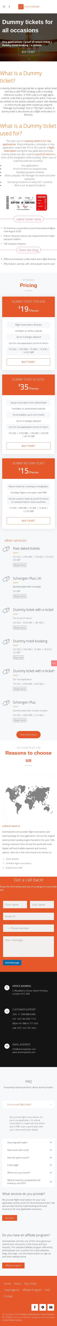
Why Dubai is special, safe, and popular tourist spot (29, 263)
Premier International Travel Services (36, 1314)
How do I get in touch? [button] (18, 1157)
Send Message (12, 962)
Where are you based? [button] (18, 1172)
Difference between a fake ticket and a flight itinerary (30, 258)
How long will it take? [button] (17, 1142)
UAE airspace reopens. (15, 243)
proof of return (44, 154)
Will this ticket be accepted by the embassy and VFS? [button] (23, 1182)
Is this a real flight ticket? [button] (19, 1104)
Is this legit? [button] (13, 1165)
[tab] (28, 1120)
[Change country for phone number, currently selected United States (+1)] (6, 928)
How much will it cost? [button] (18, 1149)
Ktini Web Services (13, 1320)
